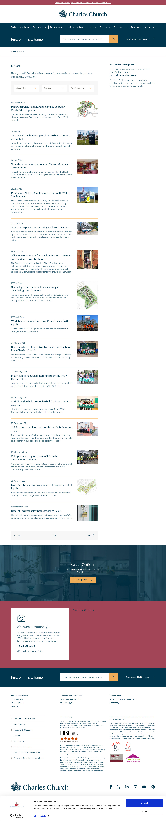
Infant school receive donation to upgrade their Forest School (39, 377)
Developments (77, 88)
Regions (47, 88)
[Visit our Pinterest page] (153, 787)
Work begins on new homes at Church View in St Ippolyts (40, 322)
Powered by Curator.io (83, 609)
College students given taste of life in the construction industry (34, 457)
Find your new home (20, 27)
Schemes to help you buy (70, 699)
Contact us (150, 27)
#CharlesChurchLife (26, 645)
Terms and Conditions (22, 746)
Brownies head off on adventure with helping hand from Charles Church (41, 348)
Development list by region (138, 38)
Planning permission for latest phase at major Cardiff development (38, 108)
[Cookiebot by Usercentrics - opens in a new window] (16, 816)
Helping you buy (75, 27)
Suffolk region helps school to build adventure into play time (40, 403)
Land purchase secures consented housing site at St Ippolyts (41, 486)
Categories (21, 88)
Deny (144, 811)
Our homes (105, 27)
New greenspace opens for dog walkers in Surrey (40, 227)
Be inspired (136, 27)
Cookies (17, 735)
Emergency (114, 702)
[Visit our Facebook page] (111, 787)
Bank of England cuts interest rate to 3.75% (36, 510)
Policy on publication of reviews (27, 752)
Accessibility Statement (23, 730)
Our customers (120, 27)
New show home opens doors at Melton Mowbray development (40, 165)
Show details (40, 816)
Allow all (144, 803)
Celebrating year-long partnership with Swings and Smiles (41, 428)
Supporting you (66, 702)
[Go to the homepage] (83, 13)
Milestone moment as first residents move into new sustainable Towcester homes (41, 257)
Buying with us (40, 27)
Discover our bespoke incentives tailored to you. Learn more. (83, 2)
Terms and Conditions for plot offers (28, 758)
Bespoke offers (57, 27)
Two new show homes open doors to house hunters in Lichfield (41, 137)
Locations (91, 27)
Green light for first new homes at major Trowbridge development (34, 288)
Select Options (80, 579)
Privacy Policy (19, 724)
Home (13, 51)
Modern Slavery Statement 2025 (123, 699)
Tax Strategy (19, 741)
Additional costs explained (71, 695)
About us (14, 706)
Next (90, 535)
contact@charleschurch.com (123, 75)
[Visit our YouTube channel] (144, 787)
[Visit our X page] (118, 787)
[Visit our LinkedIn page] (127, 787)
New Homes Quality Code (24, 718)
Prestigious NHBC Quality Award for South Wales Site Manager (40, 194)
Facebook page (24, 641)
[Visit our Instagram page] (135, 787)
